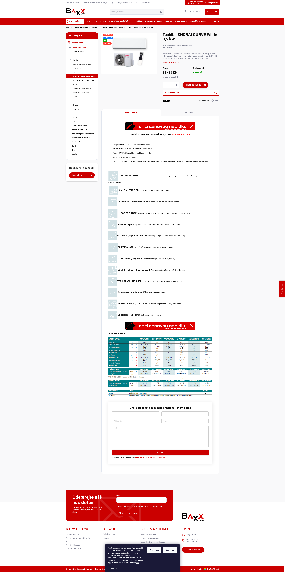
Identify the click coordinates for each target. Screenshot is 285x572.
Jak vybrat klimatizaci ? (149, 534)
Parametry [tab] (189, 112)
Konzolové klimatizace (81, 93)
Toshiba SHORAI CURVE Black (83, 80)
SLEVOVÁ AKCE (77, 42)
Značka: (168, 47)
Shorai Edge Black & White (82, 89)
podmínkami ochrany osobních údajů (150, 457)
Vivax (74, 121)
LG (74, 113)
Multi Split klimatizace (142, 3)
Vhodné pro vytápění (79, 125)
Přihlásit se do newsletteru (128, 513)
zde (137, 563)
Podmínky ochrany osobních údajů (95, 3)
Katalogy (106, 538)
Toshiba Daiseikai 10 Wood (82, 64)
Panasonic (76, 109)
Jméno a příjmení (120, 414)
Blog (111, 3)
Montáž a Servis (77, 142)
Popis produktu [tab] (131, 112)
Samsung (76, 56)
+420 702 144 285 (192, 540)
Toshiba (75, 60)
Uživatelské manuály (110, 534)
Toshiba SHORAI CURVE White (84, 76)
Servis (74, 146)
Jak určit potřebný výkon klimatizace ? (154, 542)
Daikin (75, 97)
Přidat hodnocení (77, 175)
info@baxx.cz (191, 535)
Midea (75, 117)
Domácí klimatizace (79, 48)
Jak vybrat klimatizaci (124, 3)
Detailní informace (169, 63)
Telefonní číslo (119, 421)
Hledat (161, 12)
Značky (74, 154)
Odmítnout (154, 550)
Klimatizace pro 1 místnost (150, 538)
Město (165, 421)
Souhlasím (170, 550)
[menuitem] (75, 21)
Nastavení (114, 568)
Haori (75, 72)
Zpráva (116, 428)
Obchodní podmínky (73, 3)
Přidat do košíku (193, 85)
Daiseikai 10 (77, 68)
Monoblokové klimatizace (81, 138)
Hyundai (75, 105)
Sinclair (75, 101)
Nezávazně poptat (173, 93)
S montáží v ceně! (79, 52)
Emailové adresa (169, 414)
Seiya (75, 84)
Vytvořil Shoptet (196, 569)
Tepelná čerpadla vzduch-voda (83, 134)
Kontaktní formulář (193, 550)
